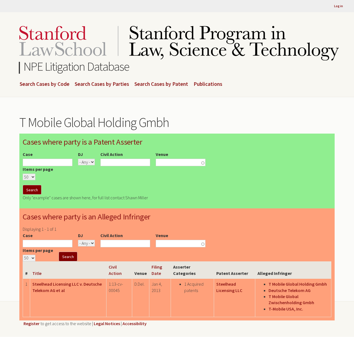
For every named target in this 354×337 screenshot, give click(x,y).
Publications (208, 84)
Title (36, 273)
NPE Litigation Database (76, 66)
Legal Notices (107, 323)
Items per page (38, 169)
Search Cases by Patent (161, 84)
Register (32, 323)
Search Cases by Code (44, 84)
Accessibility (135, 323)
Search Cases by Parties (102, 84)
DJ (80, 154)
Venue (162, 154)
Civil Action (111, 154)
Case (28, 154)
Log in (338, 6)
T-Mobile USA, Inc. (286, 309)
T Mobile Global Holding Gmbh (298, 284)
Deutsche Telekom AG (290, 290)
